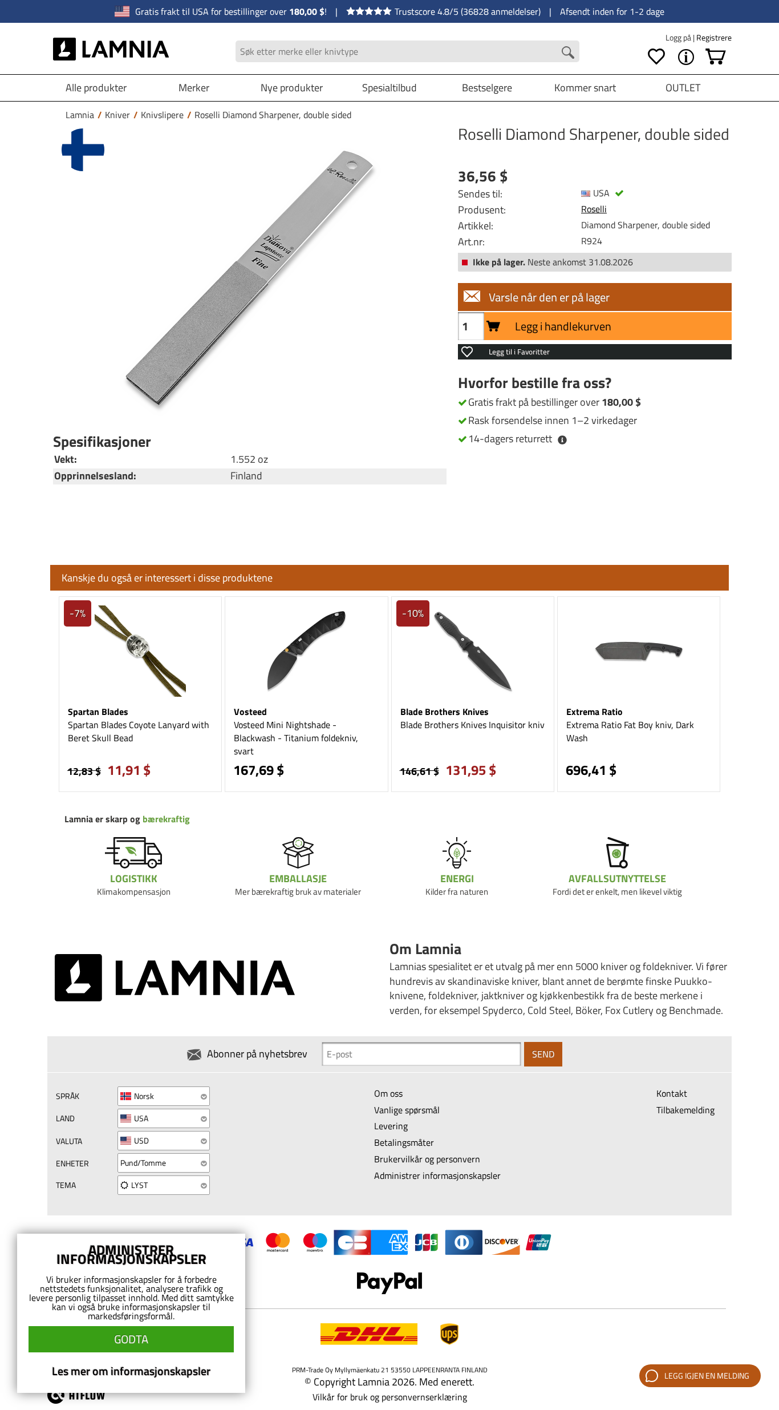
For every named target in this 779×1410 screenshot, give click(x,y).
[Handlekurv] (716, 57)
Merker (193, 87)
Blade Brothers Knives (444, 711)
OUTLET (683, 87)
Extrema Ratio (594, 711)
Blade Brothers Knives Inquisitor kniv (472, 725)
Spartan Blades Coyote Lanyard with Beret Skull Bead (138, 731)
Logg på (679, 37)
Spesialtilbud (389, 87)
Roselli (594, 209)
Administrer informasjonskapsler (437, 1175)
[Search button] (568, 52)
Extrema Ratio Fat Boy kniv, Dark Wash (630, 731)
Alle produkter (96, 87)
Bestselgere (487, 87)
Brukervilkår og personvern (427, 1159)
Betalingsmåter (404, 1142)
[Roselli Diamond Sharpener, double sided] (247, 275)
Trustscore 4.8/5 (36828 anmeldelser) (468, 11)
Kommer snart (585, 87)
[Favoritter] (656, 57)
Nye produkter (292, 87)
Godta (131, 1339)
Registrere (714, 37)
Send (543, 1054)
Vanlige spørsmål (407, 1110)
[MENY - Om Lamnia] (686, 57)
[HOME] (111, 51)
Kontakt (671, 1093)
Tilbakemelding (685, 1110)
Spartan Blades (98, 711)
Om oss (388, 1093)
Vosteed (250, 711)
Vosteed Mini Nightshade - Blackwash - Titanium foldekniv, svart (296, 738)
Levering (391, 1126)
